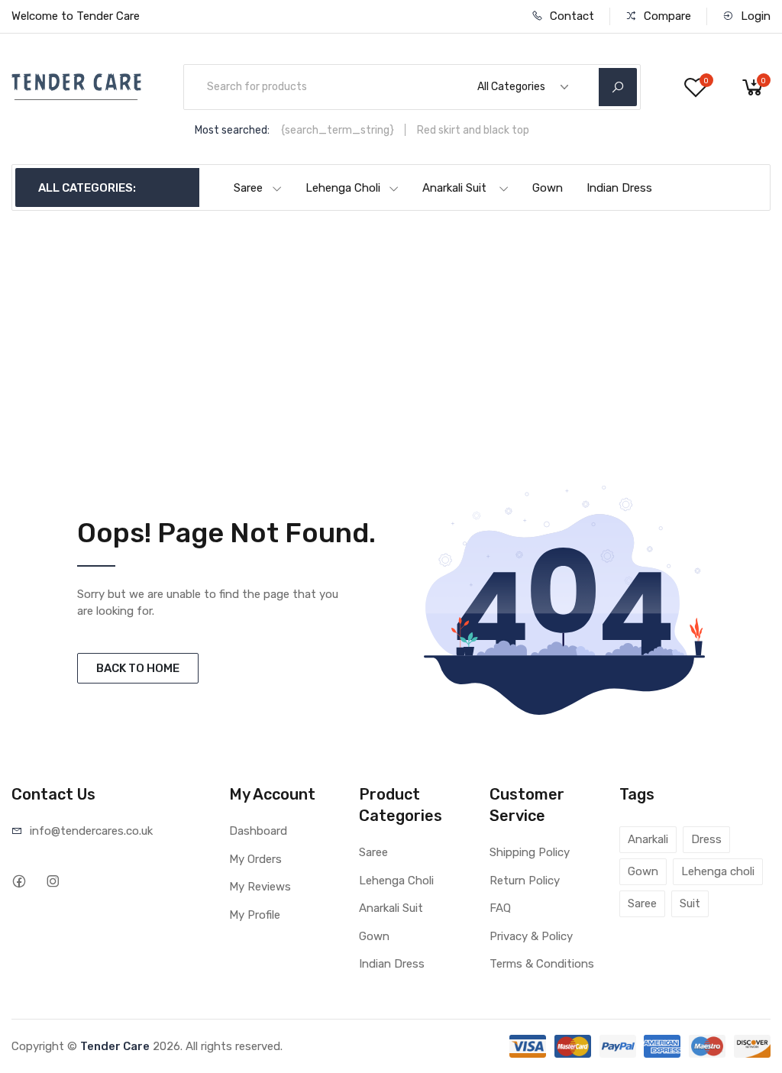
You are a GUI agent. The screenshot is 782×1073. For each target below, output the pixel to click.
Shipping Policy (530, 852)
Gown (547, 188)
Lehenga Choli (342, 188)
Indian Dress (619, 188)
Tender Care (115, 1046)
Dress (706, 839)
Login (754, 16)
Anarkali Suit (454, 188)
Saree (248, 188)
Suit (690, 903)
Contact (570, 16)
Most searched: (232, 130)
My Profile (254, 915)
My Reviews (260, 887)
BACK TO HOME (137, 668)
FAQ (500, 908)
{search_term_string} (337, 130)
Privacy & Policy (531, 936)
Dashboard (258, 831)
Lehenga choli (718, 871)
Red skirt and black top (473, 130)
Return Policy (525, 880)
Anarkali (648, 839)
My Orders (255, 859)
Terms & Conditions (542, 964)
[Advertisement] (391, 325)
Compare (666, 16)
